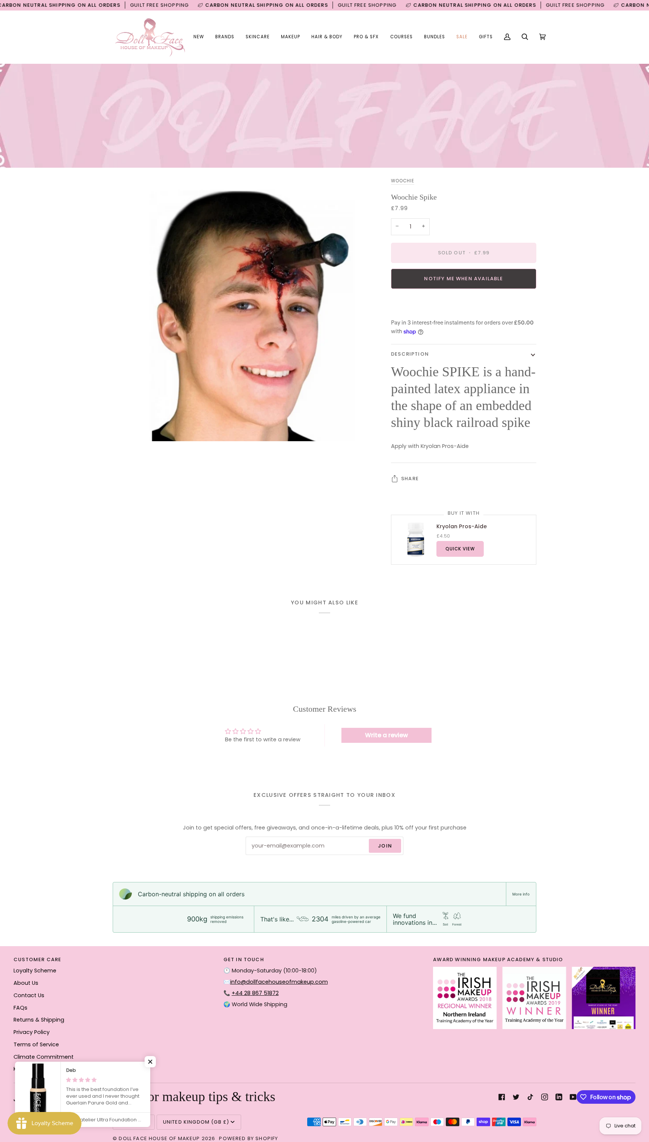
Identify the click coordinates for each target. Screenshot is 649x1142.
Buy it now (463, 304)
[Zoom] (126, 427)
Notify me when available (463, 278)
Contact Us (29, 995)
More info (521, 894)
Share (410, 478)
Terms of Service (36, 1044)
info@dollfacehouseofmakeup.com (279, 982)
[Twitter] (516, 1097)
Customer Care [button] (37, 959)
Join (385, 845)
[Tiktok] (530, 1097)
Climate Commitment (44, 1057)
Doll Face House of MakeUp (159, 1138)
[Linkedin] (558, 1097)
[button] (225, 37)
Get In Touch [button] (243, 959)
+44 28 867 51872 (255, 993)
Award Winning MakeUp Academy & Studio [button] (498, 959)
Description (410, 354)
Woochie (402, 181)
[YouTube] (573, 1097)
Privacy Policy (32, 1032)
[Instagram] (544, 1097)
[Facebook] (501, 1097)
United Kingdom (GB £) (196, 1121)
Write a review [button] (386, 735)
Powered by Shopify (248, 1138)
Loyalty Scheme (35, 970)
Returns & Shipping (39, 1019)
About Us (26, 983)
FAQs (20, 1007)
